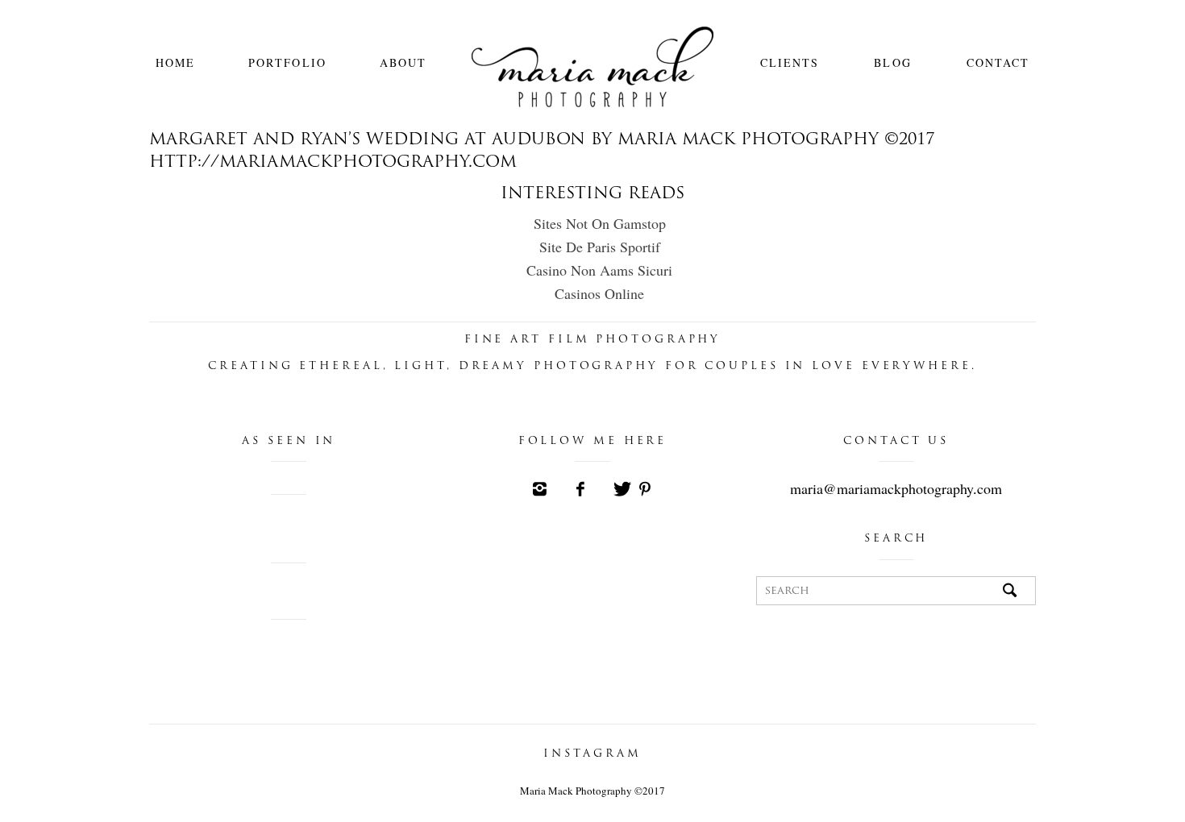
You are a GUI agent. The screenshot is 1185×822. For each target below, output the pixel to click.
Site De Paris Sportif (599, 246)
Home (175, 62)
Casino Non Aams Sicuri (599, 270)
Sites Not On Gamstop (600, 223)
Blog (892, 62)
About (403, 62)
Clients (790, 62)
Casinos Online (599, 293)
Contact (998, 62)
